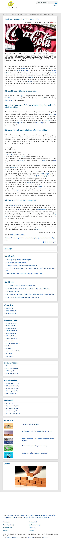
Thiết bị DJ (32, 528)
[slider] (53, 22)
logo (44, 75)
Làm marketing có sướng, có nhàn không (34, 446)
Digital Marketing (11, 393)
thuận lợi (53, 73)
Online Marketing (10, 320)
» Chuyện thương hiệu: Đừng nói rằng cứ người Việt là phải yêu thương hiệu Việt (30, 294)
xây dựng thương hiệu (39, 238)
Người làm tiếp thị (11, 311)
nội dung (21, 161)
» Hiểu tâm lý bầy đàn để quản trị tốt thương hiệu (20, 285)
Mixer (11, 234)
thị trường (13, 167)
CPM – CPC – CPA (11, 336)
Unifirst (41, 517)
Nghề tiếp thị (9, 308)
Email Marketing (10, 325)
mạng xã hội (19, 123)
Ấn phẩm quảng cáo (12, 373)
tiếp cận (41, 187)
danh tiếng (8, 98)
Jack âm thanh (7, 528)
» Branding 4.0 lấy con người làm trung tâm (19, 260)
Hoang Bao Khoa (46, 516)
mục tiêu (24, 68)
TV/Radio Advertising (12, 368)
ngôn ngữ (30, 182)
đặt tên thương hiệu (41, 176)
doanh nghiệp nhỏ (15, 205)
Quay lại (53, 242)
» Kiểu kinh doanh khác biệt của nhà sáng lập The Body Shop (24, 274)
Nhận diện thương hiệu (13, 413)
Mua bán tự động (19, 234)
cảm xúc (7, 169)
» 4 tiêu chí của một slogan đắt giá (16, 262)
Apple (21, 96)
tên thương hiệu (46, 174)
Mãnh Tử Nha (31, 537)
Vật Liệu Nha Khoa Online (30, 517)
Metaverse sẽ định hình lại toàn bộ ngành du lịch (37, 431)
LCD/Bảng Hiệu (10, 371)
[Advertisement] (30, 503)
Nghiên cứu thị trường (12, 386)
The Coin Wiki (15, 516)
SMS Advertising (10, 366)
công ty (51, 68)
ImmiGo (46, 517)
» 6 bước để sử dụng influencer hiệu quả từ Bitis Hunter (22, 297)
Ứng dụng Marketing (12, 391)
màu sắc (23, 156)
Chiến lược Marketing (12, 383)
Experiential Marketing (12, 343)
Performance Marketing (13, 351)
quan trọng (52, 114)
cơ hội (31, 77)
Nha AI (9, 516)
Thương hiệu (28, 238)
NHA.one (45, 537)
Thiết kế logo (9, 154)
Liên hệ (31, 530)
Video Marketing (11, 328)
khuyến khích (41, 209)
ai (18, 209)
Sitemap (5, 530)
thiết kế (48, 120)
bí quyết (42, 98)
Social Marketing (11, 333)
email (43, 161)
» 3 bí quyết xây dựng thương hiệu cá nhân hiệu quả (21, 265)
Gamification (9, 356)
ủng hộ (28, 105)
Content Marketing (11, 331)
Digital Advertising (11, 363)
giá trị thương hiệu (23, 71)
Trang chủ (6, 522)
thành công (8, 100)
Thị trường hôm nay (12, 388)
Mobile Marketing (11, 323)
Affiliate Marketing (11, 338)
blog (40, 161)
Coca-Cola (9, 238)
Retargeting (9, 348)
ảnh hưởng (39, 123)
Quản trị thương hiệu (12, 408)
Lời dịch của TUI (24, 516)
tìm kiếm (29, 81)
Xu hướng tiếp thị (10, 380)
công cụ (18, 191)
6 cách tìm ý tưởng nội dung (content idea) (35, 453)
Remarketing (9, 341)
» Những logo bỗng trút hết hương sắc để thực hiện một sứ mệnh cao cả (27, 288)
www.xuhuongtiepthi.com (13, 537)
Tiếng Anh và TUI (35, 516)
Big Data (8, 346)
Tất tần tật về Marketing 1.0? (30, 424)
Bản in (46, 242)
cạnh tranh (38, 229)
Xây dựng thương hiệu (12, 406)
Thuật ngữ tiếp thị (11, 313)
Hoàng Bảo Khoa (12, 517)
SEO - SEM (9, 353)
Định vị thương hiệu (12, 411)
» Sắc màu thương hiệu (12, 291)
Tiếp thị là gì (8, 305)
